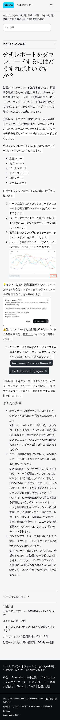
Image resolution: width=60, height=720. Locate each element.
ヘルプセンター (25, 5)
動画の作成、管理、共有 (33, 15)
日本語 (16, 715)
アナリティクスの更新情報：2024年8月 (25, 636)
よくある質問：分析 (14, 621)
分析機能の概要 (36, 19)
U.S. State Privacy (34, 706)
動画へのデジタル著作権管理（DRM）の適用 (28, 642)
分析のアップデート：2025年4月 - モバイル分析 (29, 613)
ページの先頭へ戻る (14, 597)
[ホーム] (8, 5)
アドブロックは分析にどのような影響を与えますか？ (29, 629)
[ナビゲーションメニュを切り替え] (51, 5)
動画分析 (21, 19)
